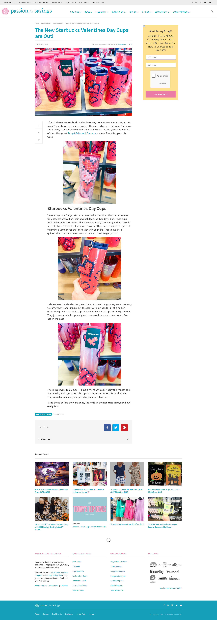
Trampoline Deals (80, 585)
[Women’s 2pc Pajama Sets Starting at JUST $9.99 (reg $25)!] (127, 474)
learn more (122, 45)
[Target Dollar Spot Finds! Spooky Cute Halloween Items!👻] (90, 474)
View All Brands (116, 590)
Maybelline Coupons (118, 561)
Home (37, 23)
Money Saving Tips (54, 575)
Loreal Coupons (116, 581)
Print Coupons (84, 2)
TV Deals (76, 566)
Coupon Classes (70, 2)
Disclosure (69, 614)
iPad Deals (77, 561)
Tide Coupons (116, 566)
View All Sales (78, 590)
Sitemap (93, 614)
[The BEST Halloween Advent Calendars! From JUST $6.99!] (52, 474)
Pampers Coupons (117, 576)
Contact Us (53, 585)
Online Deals (55, 572)
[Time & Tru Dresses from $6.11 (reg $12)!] (127, 509)
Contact (45, 614)
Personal (76, 523)
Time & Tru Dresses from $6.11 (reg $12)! (127, 524)
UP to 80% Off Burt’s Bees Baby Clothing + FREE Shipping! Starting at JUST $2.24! (51, 527)
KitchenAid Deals (80, 581)
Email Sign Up (57, 614)
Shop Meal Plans (25, 2)
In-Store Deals (46, 23)
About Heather (41, 585)
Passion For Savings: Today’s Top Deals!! (89, 527)
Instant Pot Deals (80, 576)
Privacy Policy (81, 614)
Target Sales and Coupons (82, 133)
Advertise (64, 585)
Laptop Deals (78, 571)
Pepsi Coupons (116, 585)
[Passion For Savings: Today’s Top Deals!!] (90, 509)
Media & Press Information (171, 588)
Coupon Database (98, 2)
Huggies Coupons (117, 571)
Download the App (10, 2)
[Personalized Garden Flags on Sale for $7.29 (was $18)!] (165, 474)
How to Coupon (57, 2)
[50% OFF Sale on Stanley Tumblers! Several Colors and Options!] (165, 509)
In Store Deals (58, 23)
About (37, 614)
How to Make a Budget (41, 2)
